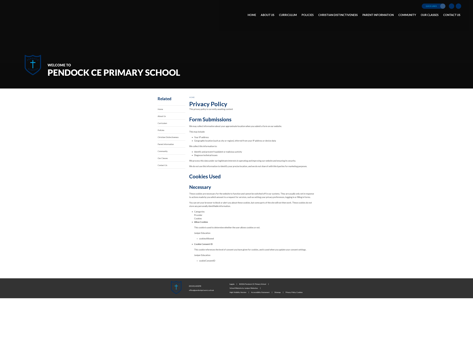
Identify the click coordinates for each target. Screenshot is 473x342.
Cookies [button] (299, 292)
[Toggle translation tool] (451, 6)
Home (192, 97)
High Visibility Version (238, 292)
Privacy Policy (291, 292)
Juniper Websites (251, 288)
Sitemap (277, 292)
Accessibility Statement (260, 292)
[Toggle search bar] (458, 6)
